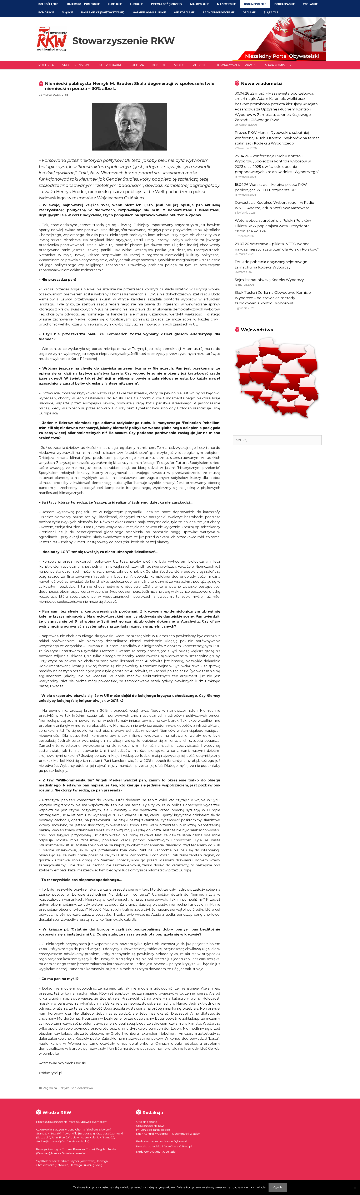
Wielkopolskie (184, 12)
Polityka (46, 65)
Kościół (159, 65)
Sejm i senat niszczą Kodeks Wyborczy (269, 280)
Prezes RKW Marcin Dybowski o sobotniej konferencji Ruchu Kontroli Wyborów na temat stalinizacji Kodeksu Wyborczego (277, 137)
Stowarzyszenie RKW (123, 40)
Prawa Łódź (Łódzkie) (166, 4)
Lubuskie (136, 4)
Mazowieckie (226, 4)
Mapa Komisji (276, 65)
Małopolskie (199, 4)
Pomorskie (46, 12)
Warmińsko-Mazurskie (149, 12)
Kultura (137, 65)
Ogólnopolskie (255, 4)
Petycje (199, 65)
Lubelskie (115, 4)
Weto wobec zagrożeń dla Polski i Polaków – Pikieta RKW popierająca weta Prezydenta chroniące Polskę (274, 225)
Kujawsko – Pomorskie (83, 4)
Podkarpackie (284, 4)
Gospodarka (110, 65)
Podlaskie (310, 4)
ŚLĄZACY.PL (272, 12)
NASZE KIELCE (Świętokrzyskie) (102, 12)
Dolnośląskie (48, 4)
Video (179, 65)
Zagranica (50, 1088)
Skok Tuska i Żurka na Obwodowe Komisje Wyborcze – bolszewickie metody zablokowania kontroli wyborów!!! (273, 297)
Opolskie (249, 12)
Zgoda (277, 1187)
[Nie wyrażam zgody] (355, 1187)
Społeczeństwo (76, 65)
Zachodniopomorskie (218, 12)
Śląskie (67, 12)
